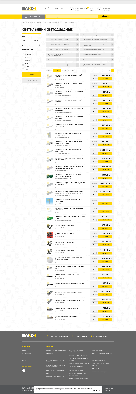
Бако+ (24, 350)
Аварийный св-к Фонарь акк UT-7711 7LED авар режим (68, 200)
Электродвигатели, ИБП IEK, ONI (55, 377)
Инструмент (95, 357)
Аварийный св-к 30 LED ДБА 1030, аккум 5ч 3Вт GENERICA (69, 92)
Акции (25, 2)
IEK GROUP (28, 55)
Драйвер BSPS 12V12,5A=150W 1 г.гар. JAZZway (69, 284)
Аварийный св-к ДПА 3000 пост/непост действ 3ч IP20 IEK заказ (68, 175)
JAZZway (27, 57)
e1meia (107, 390)
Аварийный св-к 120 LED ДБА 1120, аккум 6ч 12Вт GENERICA (69, 125)
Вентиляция (95, 368)
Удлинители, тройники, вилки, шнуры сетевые (78, 374)
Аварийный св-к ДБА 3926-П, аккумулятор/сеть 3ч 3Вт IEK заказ (69, 142)
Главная (25, 22)
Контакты (74, 2)
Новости (52, 2)
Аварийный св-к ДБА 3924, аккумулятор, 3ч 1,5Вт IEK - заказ (69, 134)
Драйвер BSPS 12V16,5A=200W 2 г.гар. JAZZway (69, 300)
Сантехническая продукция (100, 372)
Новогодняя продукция (98, 360)
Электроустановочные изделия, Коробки (55, 361)
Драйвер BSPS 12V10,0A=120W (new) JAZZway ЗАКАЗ (69, 267)
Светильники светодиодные (67, 22)
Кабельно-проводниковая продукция (56, 350)
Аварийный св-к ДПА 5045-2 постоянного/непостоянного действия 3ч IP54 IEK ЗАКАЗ (69, 192)
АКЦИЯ (27, 66)
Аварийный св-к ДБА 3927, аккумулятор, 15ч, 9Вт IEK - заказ (69, 150)
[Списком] (112, 70)
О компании (34, 2)
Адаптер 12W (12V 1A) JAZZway (64, 225)
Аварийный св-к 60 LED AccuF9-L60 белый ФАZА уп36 (68, 101)
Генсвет (27, 69)
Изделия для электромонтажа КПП (55, 370)
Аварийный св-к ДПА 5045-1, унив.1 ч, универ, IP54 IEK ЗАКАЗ (70, 184)
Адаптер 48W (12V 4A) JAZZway (64, 250)
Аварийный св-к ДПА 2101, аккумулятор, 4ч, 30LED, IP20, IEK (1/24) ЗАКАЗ (69, 167)
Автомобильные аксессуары (77, 370)
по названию (57, 70)
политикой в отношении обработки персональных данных (56, 388)
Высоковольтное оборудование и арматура (78, 359)
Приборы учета (50, 353)
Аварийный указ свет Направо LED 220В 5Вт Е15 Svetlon (69, 209)
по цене (64, 70)
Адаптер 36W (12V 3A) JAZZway (64, 242)
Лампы (48, 373)
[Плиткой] (109, 70)
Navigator (27, 60)
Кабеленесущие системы (76, 367)
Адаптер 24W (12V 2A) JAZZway (64, 234)
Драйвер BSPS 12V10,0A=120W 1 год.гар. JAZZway (68, 275)
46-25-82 (54, 8)
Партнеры (43, 2)
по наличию (71, 70)
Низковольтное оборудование (54, 357)
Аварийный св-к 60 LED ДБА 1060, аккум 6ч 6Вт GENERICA (69, 109)
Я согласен (96, 389)
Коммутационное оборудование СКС (79, 363)
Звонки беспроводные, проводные (102, 353)
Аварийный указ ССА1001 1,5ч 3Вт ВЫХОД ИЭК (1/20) (70, 217)
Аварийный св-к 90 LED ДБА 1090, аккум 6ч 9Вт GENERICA (69, 117)
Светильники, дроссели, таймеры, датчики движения (43, 22)
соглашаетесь (83, 388)
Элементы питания (97, 350)
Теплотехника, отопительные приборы (100, 364)
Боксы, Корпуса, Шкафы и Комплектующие (76, 351)
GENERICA (27, 52)
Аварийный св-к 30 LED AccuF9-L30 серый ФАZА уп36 (68, 84)
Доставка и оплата (63, 2)
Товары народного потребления (78, 355)
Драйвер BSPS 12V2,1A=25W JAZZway (66, 308)
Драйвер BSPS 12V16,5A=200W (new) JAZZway (69, 292)
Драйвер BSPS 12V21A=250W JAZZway (66, 317)
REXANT (27, 63)
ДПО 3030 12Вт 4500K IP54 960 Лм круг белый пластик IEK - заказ (69, 259)
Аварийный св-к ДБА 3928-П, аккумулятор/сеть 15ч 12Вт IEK (69, 159)
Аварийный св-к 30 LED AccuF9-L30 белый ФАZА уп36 (68, 76)
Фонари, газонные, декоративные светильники (78, 379)
